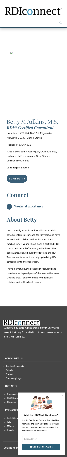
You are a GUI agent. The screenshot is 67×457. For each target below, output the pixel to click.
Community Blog (14, 394)
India (9, 422)
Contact (9, 374)
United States (13, 418)
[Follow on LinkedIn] (22, 344)
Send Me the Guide (42, 447)
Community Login (14, 378)
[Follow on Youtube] (16, 344)
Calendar (10, 370)
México (10, 426)
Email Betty (17, 178)
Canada (10, 430)
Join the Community (15, 366)
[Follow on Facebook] (4, 344)
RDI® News (12, 398)
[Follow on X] (10, 344)
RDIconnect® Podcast (17, 402)
